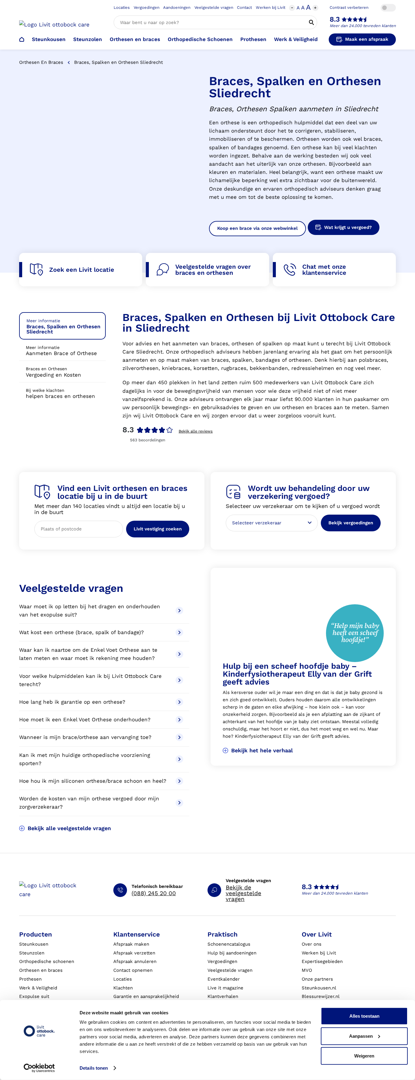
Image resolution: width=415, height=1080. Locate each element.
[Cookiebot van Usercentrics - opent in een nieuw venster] (39, 1068)
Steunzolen (87, 39)
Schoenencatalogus (229, 944)
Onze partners (317, 979)
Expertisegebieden (322, 961)
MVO (307, 970)
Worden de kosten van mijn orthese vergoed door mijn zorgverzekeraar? (89, 802)
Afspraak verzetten (134, 953)
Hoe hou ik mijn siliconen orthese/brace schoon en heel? (92, 781)
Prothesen (253, 39)
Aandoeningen (176, 7)
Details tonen (94, 1068)
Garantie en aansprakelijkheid (146, 996)
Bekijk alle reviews (196, 431)
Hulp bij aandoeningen (232, 953)
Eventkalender (224, 979)
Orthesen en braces (135, 39)
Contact (244, 7)
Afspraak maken (131, 944)
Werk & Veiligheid (296, 39)
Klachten (123, 988)
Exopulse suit (34, 996)
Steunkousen (49, 39)
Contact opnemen (133, 970)
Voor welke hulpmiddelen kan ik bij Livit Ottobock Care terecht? (90, 680)
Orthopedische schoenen (46, 961)
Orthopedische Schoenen (200, 39)
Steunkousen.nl (319, 988)
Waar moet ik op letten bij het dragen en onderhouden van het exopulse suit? (89, 610)
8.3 (335, 19)
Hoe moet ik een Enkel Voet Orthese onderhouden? (85, 719)
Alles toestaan (364, 1016)
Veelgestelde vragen (213, 7)
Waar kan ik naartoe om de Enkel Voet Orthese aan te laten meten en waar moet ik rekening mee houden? (88, 654)
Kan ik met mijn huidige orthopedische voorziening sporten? (84, 759)
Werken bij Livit (270, 7)
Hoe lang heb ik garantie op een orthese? (73, 702)
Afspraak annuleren (134, 961)
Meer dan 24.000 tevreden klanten (363, 25)
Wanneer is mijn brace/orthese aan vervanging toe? (86, 737)
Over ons (311, 944)
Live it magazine (225, 988)
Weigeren (364, 1055)
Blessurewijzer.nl (321, 996)
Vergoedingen (146, 7)
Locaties (122, 7)
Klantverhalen (223, 996)
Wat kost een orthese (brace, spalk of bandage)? (82, 632)
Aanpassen (361, 1035)
